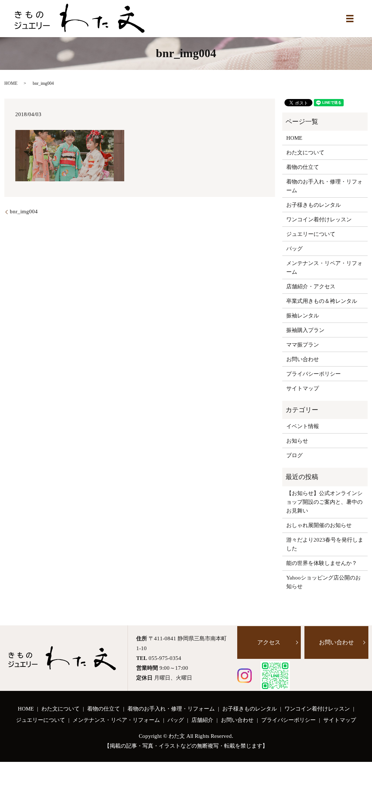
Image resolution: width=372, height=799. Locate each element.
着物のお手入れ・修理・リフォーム (324, 186)
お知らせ (297, 441)
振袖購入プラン (305, 330)
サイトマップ (302, 388)
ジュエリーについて (310, 234)
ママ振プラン (302, 345)
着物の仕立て (302, 167)
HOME (10, 83)
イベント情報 (302, 426)
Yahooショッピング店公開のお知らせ (323, 582)
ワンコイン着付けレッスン (319, 219)
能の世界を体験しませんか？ (321, 563)
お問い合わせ (302, 359)
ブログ (294, 455)
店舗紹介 (202, 720)
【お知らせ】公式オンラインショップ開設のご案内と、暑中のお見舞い (324, 502)
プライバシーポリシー (313, 374)
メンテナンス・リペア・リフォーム (324, 267)
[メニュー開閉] (349, 18)
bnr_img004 (24, 211)
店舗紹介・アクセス (310, 286)
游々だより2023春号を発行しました (324, 544)
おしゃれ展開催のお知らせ (319, 525)
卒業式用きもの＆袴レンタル (321, 301)
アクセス (268, 642)
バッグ (294, 249)
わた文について (305, 152)
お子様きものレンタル (313, 205)
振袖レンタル (302, 316)
